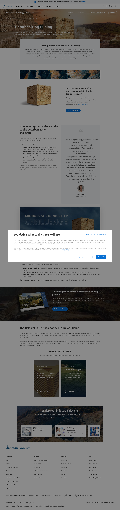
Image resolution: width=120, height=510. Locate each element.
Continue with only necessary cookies (95, 234)
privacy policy (65, 249)
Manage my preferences (83, 257)
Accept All (101, 257)
